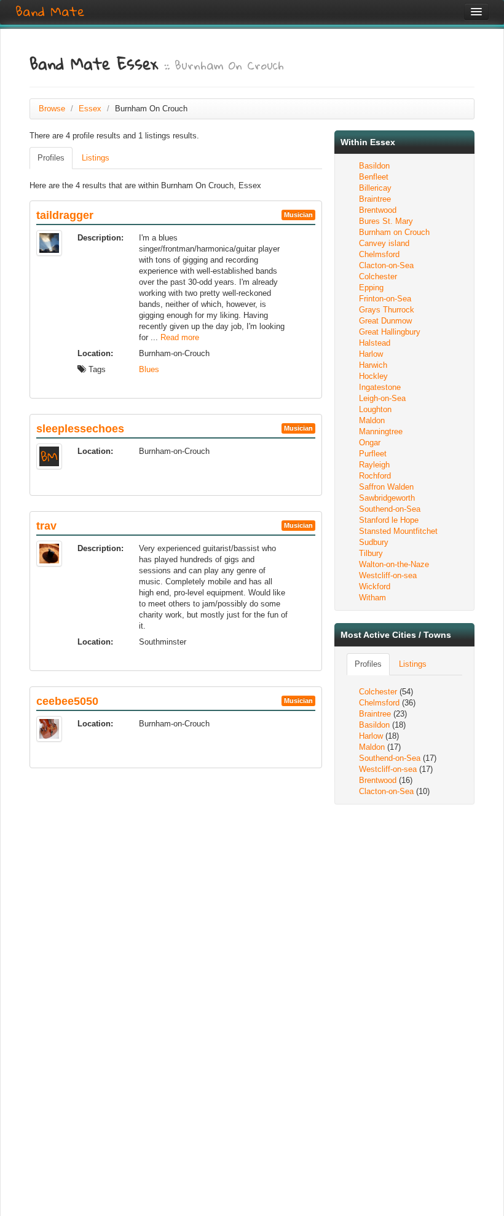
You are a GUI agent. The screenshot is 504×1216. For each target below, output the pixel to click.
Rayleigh (374, 464)
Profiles (51, 157)
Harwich (373, 365)
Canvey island (384, 243)
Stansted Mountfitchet (398, 531)
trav (46, 526)
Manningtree (381, 431)
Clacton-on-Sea (386, 265)
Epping (371, 287)
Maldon (372, 420)
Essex (90, 108)
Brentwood (377, 210)
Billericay (375, 188)
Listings (95, 157)
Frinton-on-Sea (385, 298)
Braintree (375, 199)
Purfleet (373, 453)
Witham (372, 597)
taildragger (64, 215)
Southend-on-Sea (389, 509)
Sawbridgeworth (387, 498)
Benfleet (373, 176)
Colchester (378, 276)
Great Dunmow (385, 320)
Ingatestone (380, 387)
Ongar (369, 442)
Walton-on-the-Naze (394, 564)
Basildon (374, 165)
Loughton (375, 409)
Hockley (373, 376)
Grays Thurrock (386, 309)
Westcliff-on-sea (388, 575)
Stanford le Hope (389, 520)
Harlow (371, 354)
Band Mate (50, 11)
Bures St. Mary (386, 221)
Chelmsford (379, 254)
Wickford (374, 586)
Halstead (374, 343)
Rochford (375, 475)
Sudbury (373, 542)
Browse (52, 108)
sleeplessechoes (80, 429)
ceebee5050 (67, 701)
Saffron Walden (386, 486)
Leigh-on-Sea (382, 398)
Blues (149, 369)
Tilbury (371, 553)
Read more (179, 337)
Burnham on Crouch (394, 232)
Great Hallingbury (389, 331)
